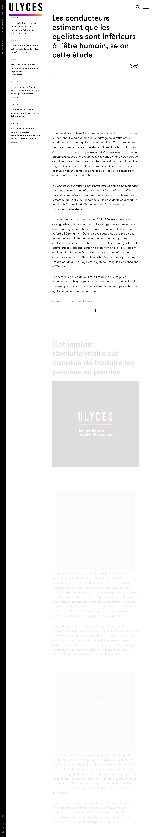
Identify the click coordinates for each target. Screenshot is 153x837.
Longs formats (2, 46)
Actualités (2, 10)
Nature (127, 587)
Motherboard (60, 157)
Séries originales (2, 27)
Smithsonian (112, 592)
